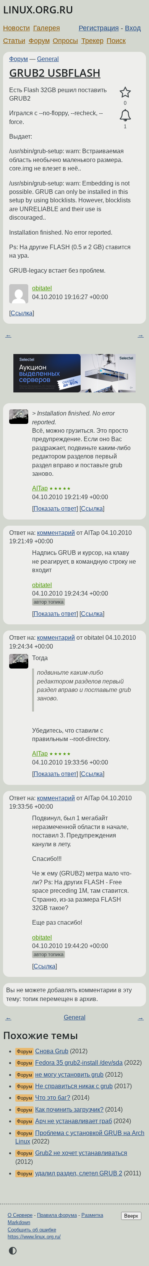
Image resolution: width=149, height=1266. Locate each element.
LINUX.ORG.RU (38, 10)
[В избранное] (125, 92)
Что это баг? (52, 1097)
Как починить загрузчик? (69, 1109)
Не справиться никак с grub (74, 1086)
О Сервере (20, 1215)
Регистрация (99, 28)
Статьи (14, 41)
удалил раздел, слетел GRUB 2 (78, 1173)
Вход (133, 28)
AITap (40, 488)
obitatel (42, 288)
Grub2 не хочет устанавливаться (81, 1153)
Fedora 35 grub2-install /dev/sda (79, 1062)
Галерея (46, 28)
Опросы (65, 41)
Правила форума (57, 1215)
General (48, 59)
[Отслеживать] (125, 115)
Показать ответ (55, 508)
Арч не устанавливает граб (73, 1121)
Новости (16, 28)
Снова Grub (51, 1051)
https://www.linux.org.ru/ (34, 1237)
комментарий (56, 533)
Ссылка (21, 313)
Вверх (131, 1216)
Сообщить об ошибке (32, 1230)
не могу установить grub (69, 1074)
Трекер (92, 41)
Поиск (116, 41)
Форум (39, 41)
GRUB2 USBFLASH (54, 72)
